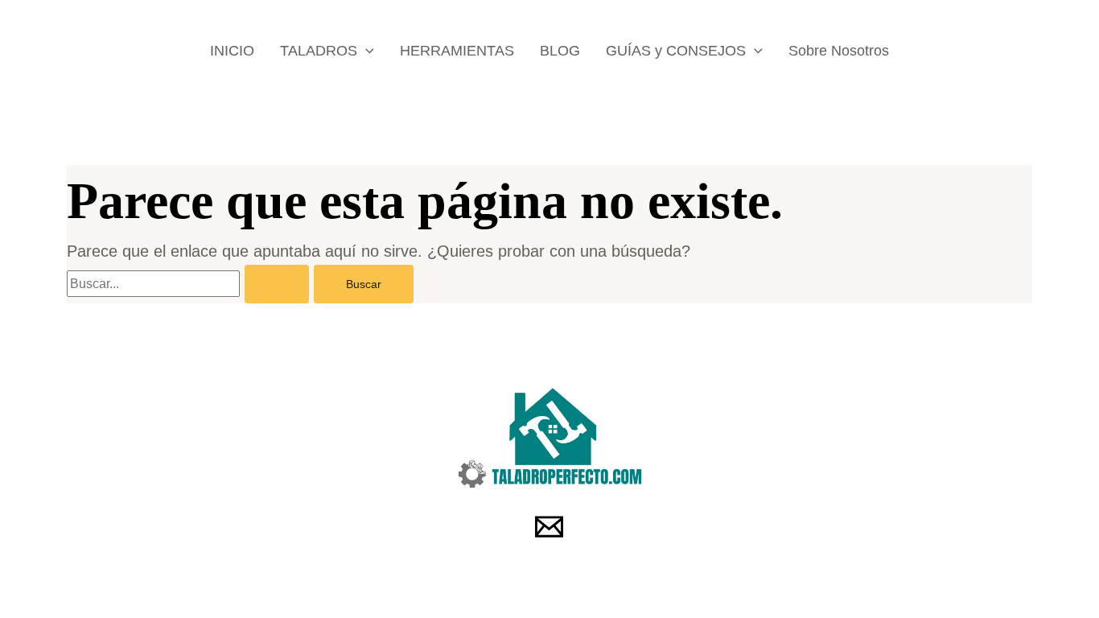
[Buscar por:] (190, 282)
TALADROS (318, 51)
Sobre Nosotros (838, 51)
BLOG (560, 51)
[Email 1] (549, 527)
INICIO (232, 51)
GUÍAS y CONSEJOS (676, 51)
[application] (365, 51)
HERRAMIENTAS (457, 51)
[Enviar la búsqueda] (277, 284)
